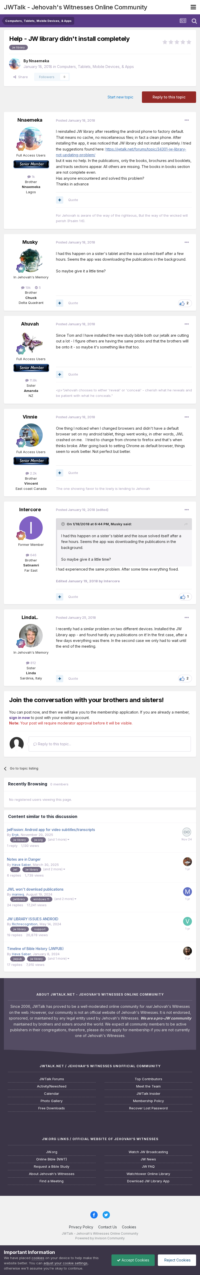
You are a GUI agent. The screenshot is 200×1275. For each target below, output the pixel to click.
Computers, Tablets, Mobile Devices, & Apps (95, 66)
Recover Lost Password (148, 1108)
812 (32, 663)
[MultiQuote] (59, 200)
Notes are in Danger (24, 859)
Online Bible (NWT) (51, 1159)
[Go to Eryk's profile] (186, 832)
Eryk (15, 835)
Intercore (30, 509)
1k (33, 176)
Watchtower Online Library (148, 1174)
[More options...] (187, 120)
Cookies (129, 1227)
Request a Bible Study (51, 1166)
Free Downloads (51, 1108)
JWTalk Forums (51, 1079)
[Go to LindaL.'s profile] (31, 635)
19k (27, 287)
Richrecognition (25, 924)
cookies (38, 1258)
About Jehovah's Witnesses (51, 1174)
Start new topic (120, 97)
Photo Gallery (52, 1101)
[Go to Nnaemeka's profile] (15, 64)
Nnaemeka (39, 61)
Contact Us (107, 1227)
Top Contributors (148, 1079)
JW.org (51, 1152)
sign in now (19, 717)
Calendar (51, 1094)
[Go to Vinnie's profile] (31, 435)
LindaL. (30, 617)
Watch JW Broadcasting (148, 1152)
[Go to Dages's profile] (187, 951)
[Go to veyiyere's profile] (187, 921)
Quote (73, 200)
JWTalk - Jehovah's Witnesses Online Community (75, 7)
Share (22, 77)
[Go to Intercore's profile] (31, 528)
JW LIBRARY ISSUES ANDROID (32, 919)
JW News (148, 1159)
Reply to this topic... (54, 744)
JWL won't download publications (35, 889)
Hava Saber (21, 865)
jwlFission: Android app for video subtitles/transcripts (51, 830)
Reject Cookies (177, 1260)
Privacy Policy (81, 1227)
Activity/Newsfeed (51, 1086)
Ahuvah (30, 324)
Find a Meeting (52, 1181)
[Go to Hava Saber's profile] (187, 861)
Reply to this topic (169, 97)
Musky (30, 242)
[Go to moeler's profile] (187, 891)
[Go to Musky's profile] (31, 260)
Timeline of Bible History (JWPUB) (35, 949)
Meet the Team (148, 1086)
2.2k (33, 473)
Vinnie (30, 417)
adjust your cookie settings (65, 1263)
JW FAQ (148, 1166)
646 (32, 555)
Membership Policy (148, 1101)
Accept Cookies (135, 1260)
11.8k (33, 380)
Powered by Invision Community (100, 1238)
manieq (18, 894)
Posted (75, 120)
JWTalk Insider (148, 1094)
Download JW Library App (148, 1181)
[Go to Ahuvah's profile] (31, 342)
